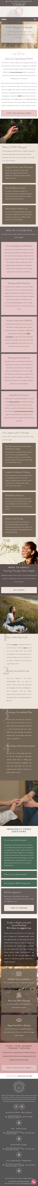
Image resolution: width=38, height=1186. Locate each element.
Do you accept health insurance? (15, 840)
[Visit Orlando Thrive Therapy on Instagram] (22, 1106)
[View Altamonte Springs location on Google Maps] (19, 1171)
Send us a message (19, 908)
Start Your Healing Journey (19, 113)
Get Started (19, 590)
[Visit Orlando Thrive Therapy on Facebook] (16, 1106)
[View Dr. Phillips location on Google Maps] (19, 1138)
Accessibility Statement (23, 1181)
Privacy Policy (12, 1181)
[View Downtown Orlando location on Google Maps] (19, 1122)
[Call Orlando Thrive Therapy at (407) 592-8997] (34, 1182)
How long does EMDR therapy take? (17, 883)
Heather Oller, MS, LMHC (25, 1076)
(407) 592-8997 (20, 5)
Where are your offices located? (15, 874)
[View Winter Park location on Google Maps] (19, 1154)
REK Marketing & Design (27, 1183)
